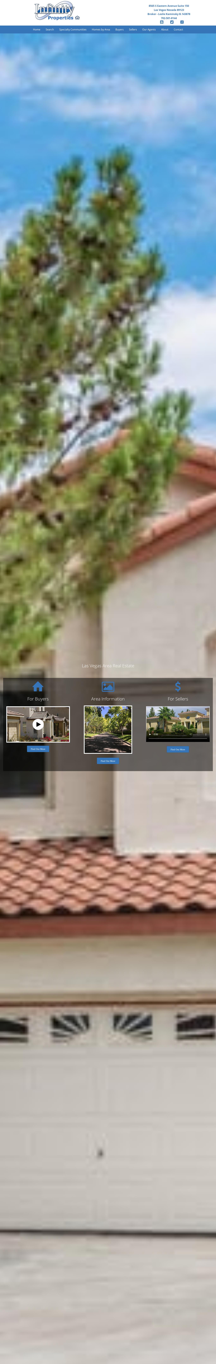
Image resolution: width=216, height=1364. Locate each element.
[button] (38, 724)
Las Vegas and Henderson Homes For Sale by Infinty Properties (57, 12)
